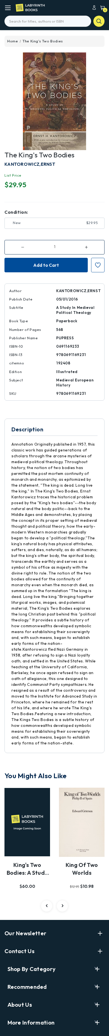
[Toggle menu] (7, 7)
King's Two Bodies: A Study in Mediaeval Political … (27, 869)
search (99, 21)
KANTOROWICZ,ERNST (29, 164)
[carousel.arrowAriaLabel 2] (46, 906)
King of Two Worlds (82, 868)
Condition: (16, 212)
